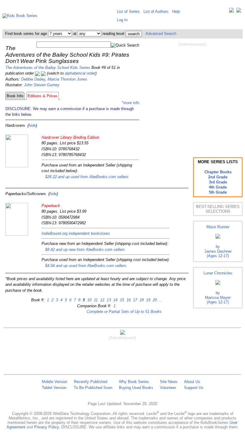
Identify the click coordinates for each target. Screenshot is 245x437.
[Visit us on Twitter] (231, 11)
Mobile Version (54, 381)
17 (134, 300)
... (160, 300)
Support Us (193, 387)
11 (95, 300)
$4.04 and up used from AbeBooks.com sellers (85, 265)
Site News (168, 381)
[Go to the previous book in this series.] (37, 73)
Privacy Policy (46, 427)
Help (176, 11)
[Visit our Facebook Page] (238, 11)
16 (128, 300)
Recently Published (90, 381)
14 (114, 300)
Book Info (15, 96)
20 (154, 300)
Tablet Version (54, 387)
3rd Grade (218, 182)
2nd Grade (217, 177)
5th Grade (218, 192)
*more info (130, 103)
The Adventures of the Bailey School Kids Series (47, 67)
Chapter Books (218, 172)
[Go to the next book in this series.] (43, 73)
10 (88, 300)
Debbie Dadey (33, 79)
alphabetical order (80, 73)
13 (108, 300)
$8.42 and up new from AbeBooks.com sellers (85, 249)
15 (121, 300)
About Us (192, 381)
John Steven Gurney (41, 85)
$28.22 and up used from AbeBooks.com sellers (86, 177)
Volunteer (168, 387)
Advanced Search (161, 33)
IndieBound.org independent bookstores (76, 233)
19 (147, 300)
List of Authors (156, 11)
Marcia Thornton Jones (67, 79)
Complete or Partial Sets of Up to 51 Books (124, 311)
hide (32, 125)
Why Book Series (134, 381)
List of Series (128, 11)
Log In (122, 20)
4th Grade (218, 187)
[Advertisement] (192, 95)
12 (101, 300)
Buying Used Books (136, 387)
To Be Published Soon (93, 387)
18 (141, 300)
